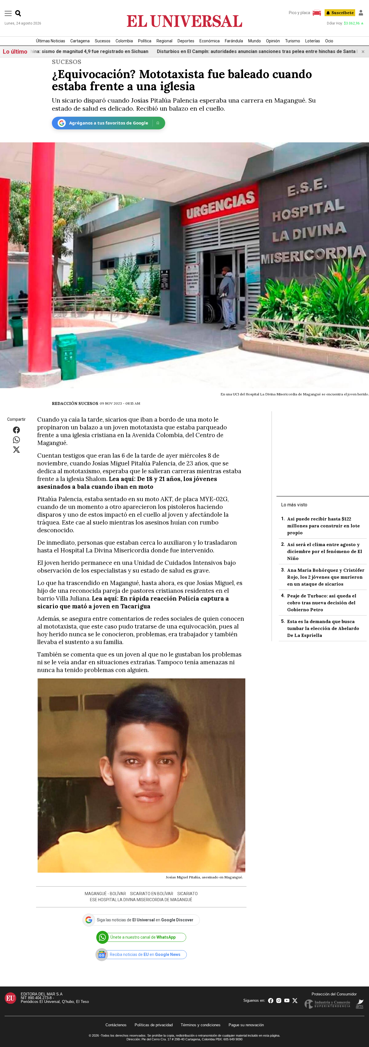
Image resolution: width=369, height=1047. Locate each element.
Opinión (273, 41)
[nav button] (8, 13)
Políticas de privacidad (154, 1025)
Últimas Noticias (50, 41)
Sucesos (102, 41)
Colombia (124, 41)
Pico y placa (299, 12)
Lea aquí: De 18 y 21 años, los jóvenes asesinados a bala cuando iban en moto (127, 483)
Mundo (254, 41)
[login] (361, 13)
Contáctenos (116, 1025)
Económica (209, 41)
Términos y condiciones (201, 1025)
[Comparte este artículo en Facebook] (16, 429)
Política (144, 41)
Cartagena (80, 41)
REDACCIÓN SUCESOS (75, 403)
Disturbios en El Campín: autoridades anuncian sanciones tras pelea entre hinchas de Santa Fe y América (232, 51)
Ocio (329, 41)
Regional (164, 41)
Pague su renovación (246, 1025)
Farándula (234, 41)
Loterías (312, 41)
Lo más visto (294, 505)
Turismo (292, 41)
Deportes (186, 41)
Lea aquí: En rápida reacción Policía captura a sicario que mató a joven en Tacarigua (133, 602)
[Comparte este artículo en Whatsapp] (16, 439)
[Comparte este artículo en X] (16, 449)
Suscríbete (343, 12)
